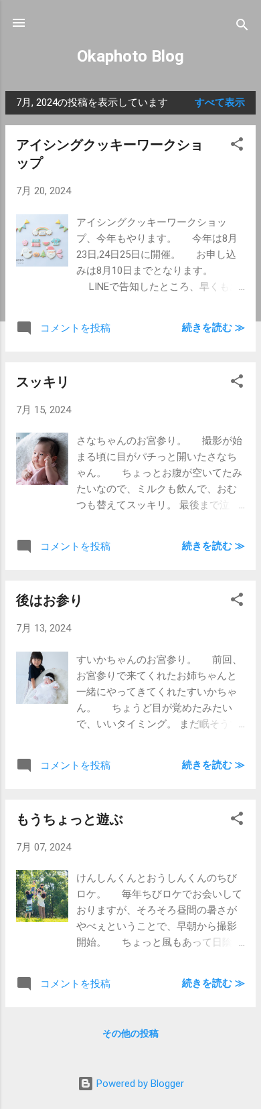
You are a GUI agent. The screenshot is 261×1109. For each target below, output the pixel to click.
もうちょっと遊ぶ (69, 819)
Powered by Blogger (139, 1084)
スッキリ (43, 382)
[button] (237, 146)
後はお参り (49, 600)
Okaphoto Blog (130, 56)
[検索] (242, 27)
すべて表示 (220, 102)
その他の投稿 (130, 1033)
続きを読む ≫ (213, 327)
